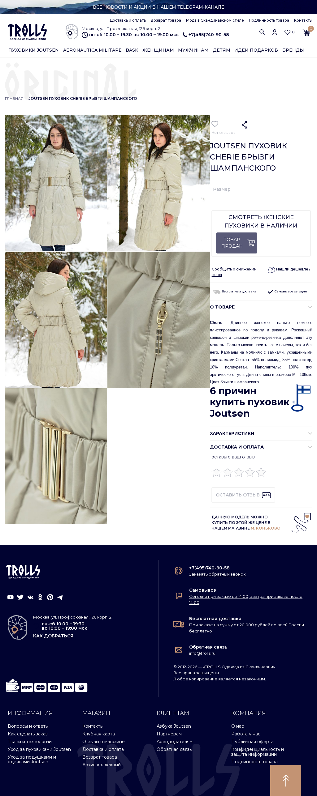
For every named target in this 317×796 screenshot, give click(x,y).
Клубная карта (98, 734)
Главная (14, 98)
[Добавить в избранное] (215, 124)
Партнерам (169, 734)
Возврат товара (166, 20)
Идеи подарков (256, 50)
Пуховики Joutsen (33, 50)
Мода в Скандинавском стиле (215, 20)
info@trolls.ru (202, 653)
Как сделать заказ (28, 734)
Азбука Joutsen (174, 726)
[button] (262, 32)
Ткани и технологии (30, 741)
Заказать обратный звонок (217, 574)
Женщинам (158, 50)
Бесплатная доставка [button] (238, 291)
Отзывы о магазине (103, 741)
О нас (237, 726)
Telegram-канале (200, 7)
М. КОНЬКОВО (265, 528)
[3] (239, 474)
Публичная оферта (252, 741)
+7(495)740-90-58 (209, 34)
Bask (132, 50)
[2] (228, 474)
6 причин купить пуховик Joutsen (249, 402)
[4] (250, 474)
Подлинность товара (269, 20)
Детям (221, 50)
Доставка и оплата (128, 20)
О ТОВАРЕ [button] (222, 307)
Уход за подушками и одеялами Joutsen (32, 759)
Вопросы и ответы (28, 726)
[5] (261, 474)
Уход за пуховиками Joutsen (39, 749)
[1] (216, 474)
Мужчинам (193, 50)
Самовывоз (202, 590)
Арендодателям (175, 741)
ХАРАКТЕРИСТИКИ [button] (232, 433)
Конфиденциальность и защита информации (257, 752)
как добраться (53, 636)
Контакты (303, 20)
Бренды (293, 50)
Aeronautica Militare (92, 50)
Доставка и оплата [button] (237, 447)
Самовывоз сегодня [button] (290, 291)
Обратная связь (208, 647)
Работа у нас (245, 734)
